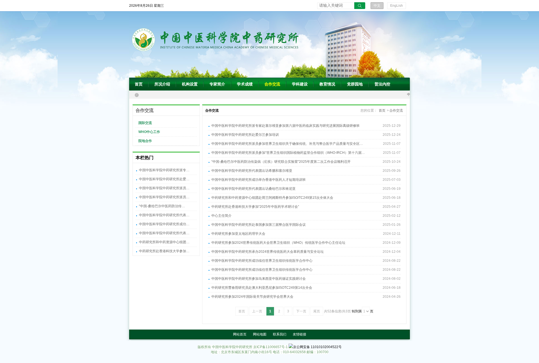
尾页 (316, 311)
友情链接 (299, 334)
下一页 (301, 311)
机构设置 (190, 84)
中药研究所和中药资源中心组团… (164, 242)
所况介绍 (162, 84)
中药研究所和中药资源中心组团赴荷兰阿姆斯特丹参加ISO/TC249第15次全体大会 (272, 198)
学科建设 (300, 84)
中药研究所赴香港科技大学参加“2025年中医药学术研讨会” (255, 207)
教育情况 (327, 84)
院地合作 (145, 141)
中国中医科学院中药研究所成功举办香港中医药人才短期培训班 (258, 180)
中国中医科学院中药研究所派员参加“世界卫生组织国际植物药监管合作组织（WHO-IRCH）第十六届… (288, 153)
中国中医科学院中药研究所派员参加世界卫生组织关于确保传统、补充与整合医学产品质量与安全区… (287, 144)
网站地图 (259, 334)
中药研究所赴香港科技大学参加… (164, 251)
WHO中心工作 (149, 132)
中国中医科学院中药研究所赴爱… (164, 179)
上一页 (257, 311)
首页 (139, 84)
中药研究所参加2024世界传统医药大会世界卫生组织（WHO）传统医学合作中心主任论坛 (278, 243)
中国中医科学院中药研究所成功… (164, 224)
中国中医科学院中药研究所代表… (164, 215)
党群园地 (355, 84)
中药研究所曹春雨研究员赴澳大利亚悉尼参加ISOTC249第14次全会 (261, 288)
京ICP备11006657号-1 (270, 347)
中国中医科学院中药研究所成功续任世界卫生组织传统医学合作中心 (261, 261)
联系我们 (279, 334)
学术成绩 (245, 84)
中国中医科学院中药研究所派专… (164, 170)
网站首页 (239, 334)
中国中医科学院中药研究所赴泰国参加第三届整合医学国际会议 (258, 225)
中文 (377, 6)
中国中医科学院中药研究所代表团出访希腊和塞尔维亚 (251, 171)
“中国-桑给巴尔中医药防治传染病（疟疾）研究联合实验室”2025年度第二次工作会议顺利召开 (281, 162)
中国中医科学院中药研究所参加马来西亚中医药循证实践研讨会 (258, 279)
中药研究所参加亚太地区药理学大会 (238, 234)
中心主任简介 (221, 216)
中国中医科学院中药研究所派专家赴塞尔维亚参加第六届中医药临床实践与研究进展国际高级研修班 (285, 126)
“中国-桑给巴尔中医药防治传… (162, 206)
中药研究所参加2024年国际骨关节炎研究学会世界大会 (252, 297)
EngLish (396, 6)
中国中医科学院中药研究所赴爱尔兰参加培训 (245, 135)
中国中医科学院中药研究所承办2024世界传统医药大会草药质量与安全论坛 (267, 252)
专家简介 (217, 84)
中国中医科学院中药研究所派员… (164, 188)
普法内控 (382, 84)
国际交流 (145, 123)
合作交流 (272, 84)
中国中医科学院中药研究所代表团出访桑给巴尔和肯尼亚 (253, 189)
